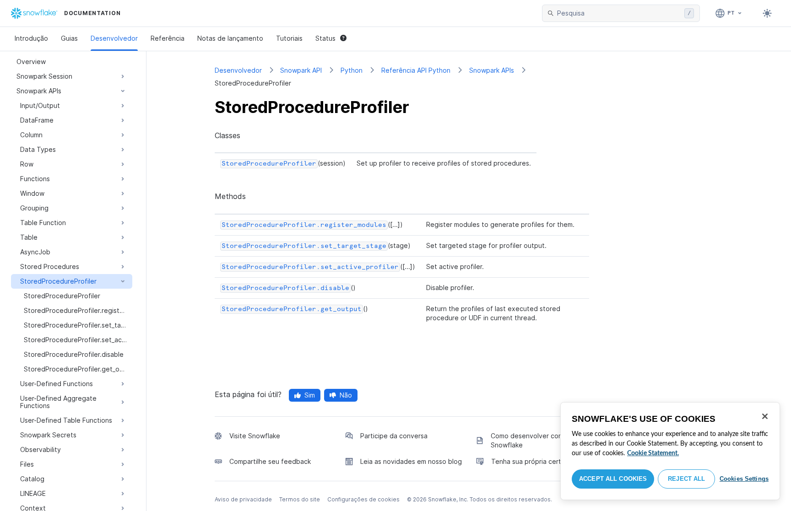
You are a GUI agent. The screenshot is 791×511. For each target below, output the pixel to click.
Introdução (31, 38)
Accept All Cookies (613, 478)
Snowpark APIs (491, 70)
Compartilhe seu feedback (270, 461)
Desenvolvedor (114, 38)
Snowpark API (301, 70)
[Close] (765, 416)
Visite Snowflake (254, 436)
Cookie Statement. (653, 453)
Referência (167, 38)
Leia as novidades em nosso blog (411, 461)
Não (346, 395)
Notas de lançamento (230, 38)
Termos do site (299, 499)
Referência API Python (415, 70)
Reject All (686, 478)
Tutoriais (289, 38)
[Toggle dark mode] (767, 13)
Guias (69, 38)
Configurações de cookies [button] (363, 499)
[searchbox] (619, 13)
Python (352, 70)
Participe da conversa (394, 436)
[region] (670, 451)
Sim (309, 395)
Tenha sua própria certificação (538, 461)
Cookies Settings (744, 478)
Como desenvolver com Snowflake (527, 440)
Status (325, 38)
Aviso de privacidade (243, 499)
